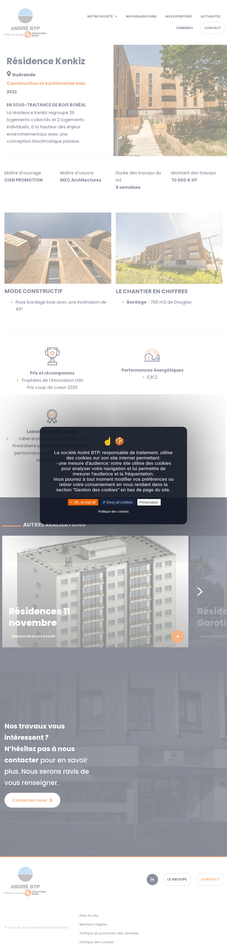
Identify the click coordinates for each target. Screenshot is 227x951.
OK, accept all (84, 502)
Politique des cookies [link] (113, 511)
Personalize (148, 502)
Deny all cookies (119, 502)
